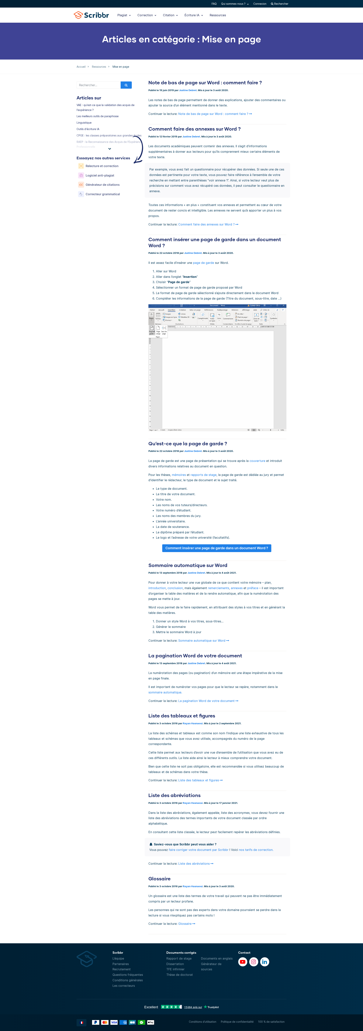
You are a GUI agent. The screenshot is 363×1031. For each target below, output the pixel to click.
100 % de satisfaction (271, 1021)
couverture (257, 461)
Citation (169, 15)
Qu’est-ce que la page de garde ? (187, 443)
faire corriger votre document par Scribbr (198, 850)
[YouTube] (242, 961)
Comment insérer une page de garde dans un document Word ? (216, 548)
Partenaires (120, 964)
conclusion (175, 588)
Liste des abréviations (174, 795)
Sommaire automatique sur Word (187, 565)
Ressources (218, 15)
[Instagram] (253, 961)
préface (252, 588)
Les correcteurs (123, 986)
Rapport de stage (179, 958)
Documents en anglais (217, 958)
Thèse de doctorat (179, 975)
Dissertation (175, 964)
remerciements (218, 588)
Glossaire (159, 878)
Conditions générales (127, 980)
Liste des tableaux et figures (181, 715)
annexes (237, 588)
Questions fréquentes (127, 975)
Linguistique (84, 122)
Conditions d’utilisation (202, 1021)
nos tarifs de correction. (256, 850)
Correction (145, 15)
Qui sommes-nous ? (233, 3)
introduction (157, 588)
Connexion (259, 3)
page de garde (203, 263)
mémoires (179, 475)
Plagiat (122, 15)
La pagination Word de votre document (195, 655)
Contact (244, 952)
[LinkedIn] (264, 961)
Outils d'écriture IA (88, 129)
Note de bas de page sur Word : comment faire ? (205, 82)
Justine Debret (188, 90)
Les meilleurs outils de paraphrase (98, 116)
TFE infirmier (175, 969)
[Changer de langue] (81, 1022)
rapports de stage (203, 475)
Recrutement (121, 969)
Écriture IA (192, 15)
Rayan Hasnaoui (193, 723)
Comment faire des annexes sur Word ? (194, 129)
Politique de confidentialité (237, 1021)
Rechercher (280, 3)
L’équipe (118, 958)
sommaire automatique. (165, 692)
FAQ (214, 3)
